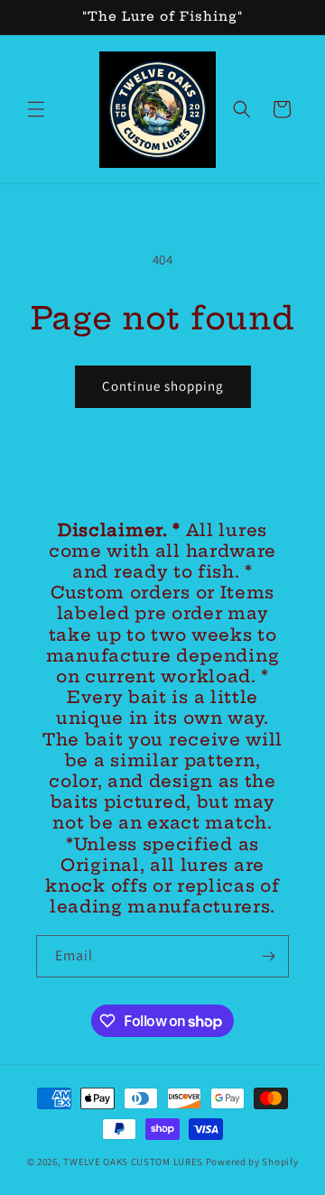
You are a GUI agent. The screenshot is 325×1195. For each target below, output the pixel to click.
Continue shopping (163, 385)
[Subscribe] (268, 956)
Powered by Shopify (252, 1161)
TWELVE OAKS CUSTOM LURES (134, 1161)
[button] (36, 109)
